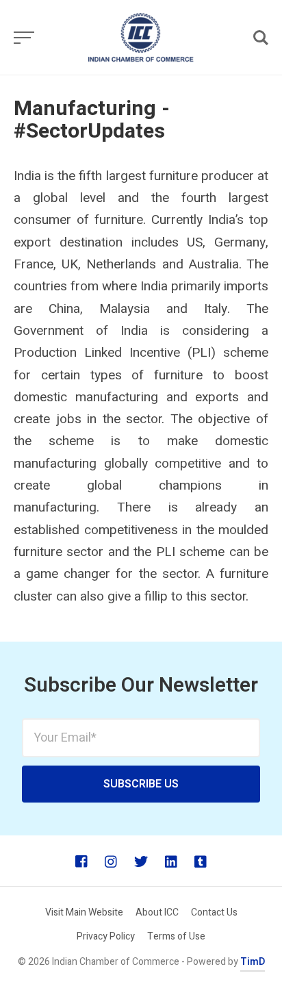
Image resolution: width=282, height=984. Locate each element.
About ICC (157, 912)
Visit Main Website (84, 912)
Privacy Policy (106, 936)
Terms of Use (176, 936)
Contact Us (214, 912)
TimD (252, 962)
